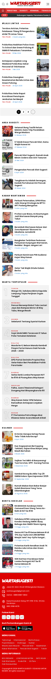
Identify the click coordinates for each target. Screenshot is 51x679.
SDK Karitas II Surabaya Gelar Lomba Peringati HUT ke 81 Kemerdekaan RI (29, 561)
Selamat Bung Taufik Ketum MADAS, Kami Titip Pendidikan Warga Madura (29, 130)
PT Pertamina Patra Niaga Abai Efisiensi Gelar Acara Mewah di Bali (28, 416)
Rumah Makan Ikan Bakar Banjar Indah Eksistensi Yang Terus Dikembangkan (31, 488)
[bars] (46, 5)
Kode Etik (22, 661)
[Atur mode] (7, 4)
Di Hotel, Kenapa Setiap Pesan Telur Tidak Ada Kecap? (30, 435)
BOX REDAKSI (7, 658)
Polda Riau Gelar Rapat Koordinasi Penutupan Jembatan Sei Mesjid (13, 96)
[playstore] (25, 630)
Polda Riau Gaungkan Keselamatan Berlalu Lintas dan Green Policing (18, 80)
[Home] (3, 10)
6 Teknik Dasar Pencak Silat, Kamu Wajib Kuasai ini (32, 143)
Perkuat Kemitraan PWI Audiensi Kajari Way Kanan (31, 256)
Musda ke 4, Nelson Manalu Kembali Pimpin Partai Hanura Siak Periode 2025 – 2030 (29, 348)
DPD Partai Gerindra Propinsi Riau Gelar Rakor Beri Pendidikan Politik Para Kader (28, 362)
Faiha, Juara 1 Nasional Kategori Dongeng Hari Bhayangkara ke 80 (28, 389)
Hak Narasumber (9, 664)
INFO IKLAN (41, 658)
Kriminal (34, 10)
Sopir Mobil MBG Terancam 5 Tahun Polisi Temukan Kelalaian (29, 334)
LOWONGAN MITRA (24, 658)
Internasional (20, 640)
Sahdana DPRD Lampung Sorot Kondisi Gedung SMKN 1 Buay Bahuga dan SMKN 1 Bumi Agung (30, 521)
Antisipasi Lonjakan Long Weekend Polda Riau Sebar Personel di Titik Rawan (15, 64)
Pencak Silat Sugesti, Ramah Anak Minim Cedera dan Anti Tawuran (31, 156)
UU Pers (32, 661)
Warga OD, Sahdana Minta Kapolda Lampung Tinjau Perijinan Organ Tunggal (29, 294)
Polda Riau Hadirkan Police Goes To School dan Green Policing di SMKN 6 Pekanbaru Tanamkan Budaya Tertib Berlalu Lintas (18, 47)
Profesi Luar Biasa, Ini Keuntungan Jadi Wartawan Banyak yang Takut (31, 216)
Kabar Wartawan (9, 648)
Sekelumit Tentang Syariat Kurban (28, 321)
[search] (3, 4)
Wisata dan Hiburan (11, 645)
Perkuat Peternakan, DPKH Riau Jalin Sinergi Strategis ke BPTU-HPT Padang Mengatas (30, 203)
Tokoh (44, 648)
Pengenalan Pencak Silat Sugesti (31, 169)
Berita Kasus (33, 640)
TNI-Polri (6, 37)
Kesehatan (41, 645)
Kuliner (32, 643)
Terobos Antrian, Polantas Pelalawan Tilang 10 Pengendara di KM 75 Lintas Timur (18, 31)
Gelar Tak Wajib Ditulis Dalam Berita (29, 269)
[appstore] (9, 630)
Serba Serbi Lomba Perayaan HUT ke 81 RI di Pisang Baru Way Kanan (28, 376)
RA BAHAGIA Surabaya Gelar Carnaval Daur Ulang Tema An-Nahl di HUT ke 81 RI (30, 508)
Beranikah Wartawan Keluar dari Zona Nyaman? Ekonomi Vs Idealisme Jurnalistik (31, 229)
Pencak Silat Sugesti (29, 648)
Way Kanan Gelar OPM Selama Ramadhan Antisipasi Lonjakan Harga (26, 403)
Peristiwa (12, 10)
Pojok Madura (8, 643)
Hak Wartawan (8, 661)
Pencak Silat (27, 645)
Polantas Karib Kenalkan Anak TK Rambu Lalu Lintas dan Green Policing (31, 548)
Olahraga (21, 643)
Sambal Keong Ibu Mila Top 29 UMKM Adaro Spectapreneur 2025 (31, 475)
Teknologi (6, 640)
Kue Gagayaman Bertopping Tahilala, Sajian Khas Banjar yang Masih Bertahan (31, 448)
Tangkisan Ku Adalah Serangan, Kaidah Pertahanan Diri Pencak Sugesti (30, 183)
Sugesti (23, 10)
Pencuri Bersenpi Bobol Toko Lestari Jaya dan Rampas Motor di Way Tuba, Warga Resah (29, 308)
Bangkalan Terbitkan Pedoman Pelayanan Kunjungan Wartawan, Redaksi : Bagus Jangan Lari (31, 243)
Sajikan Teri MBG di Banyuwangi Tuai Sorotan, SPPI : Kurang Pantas (32, 461)
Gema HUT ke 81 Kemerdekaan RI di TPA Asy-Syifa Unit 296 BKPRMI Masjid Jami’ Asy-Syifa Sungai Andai (32, 536)
